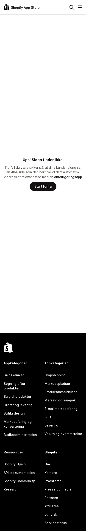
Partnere (51, 498)
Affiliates (51, 506)
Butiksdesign (14, 413)
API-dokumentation (19, 473)
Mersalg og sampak (60, 400)
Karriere (50, 473)
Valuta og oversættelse (63, 434)
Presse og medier (58, 489)
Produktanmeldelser (60, 392)
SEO (47, 417)
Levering (51, 425)
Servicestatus (55, 523)
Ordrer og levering (18, 405)
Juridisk (50, 514)
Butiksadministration (20, 435)
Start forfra (43, 186)
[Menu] (80, 7)
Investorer (52, 481)
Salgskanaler (14, 375)
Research (11, 489)
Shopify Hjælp (15, 464)
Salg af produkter (17, 396)
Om (47, 464)
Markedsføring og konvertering (18, 424)
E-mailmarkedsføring (61, 409)
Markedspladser (57, 384)
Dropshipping (55, 375)
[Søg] (71, 7)
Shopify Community (19, 481)
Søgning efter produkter (14, 386)
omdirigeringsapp (68, 177)
